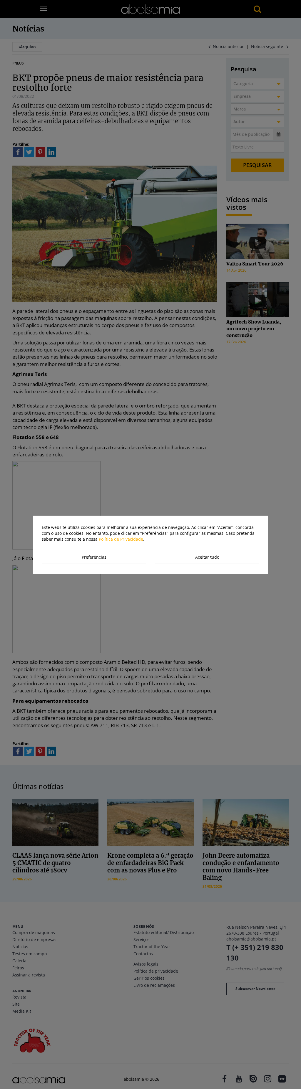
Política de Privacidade (121, 539)
